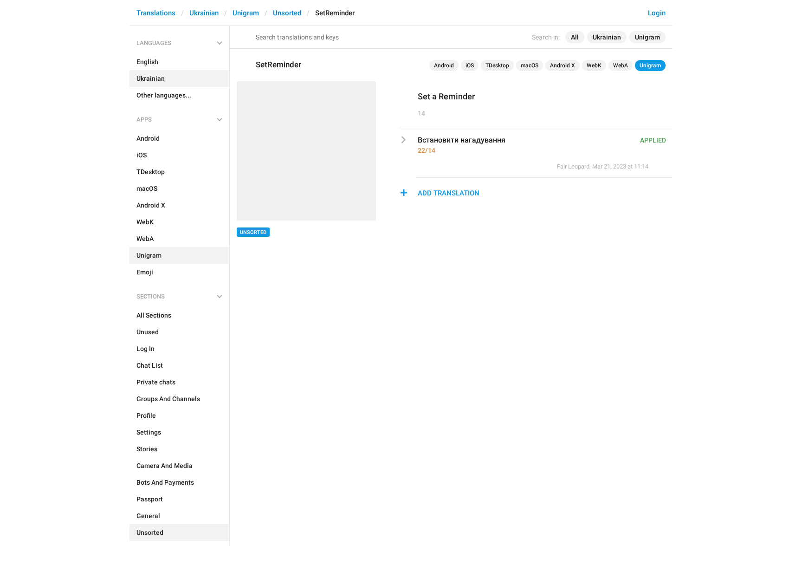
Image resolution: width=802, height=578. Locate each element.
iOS (470, 65)
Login (657, 13)
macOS (529, 65)
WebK (594, 65)
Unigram (246, 13)
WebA (620, 65)
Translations (155, 13)
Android (444, 65)
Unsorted (287, 13)
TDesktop (497, 65)
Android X (562, 65)
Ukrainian (204, 13)
